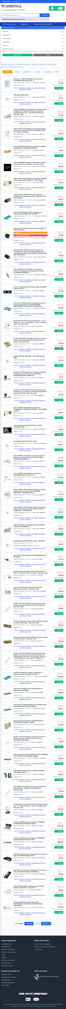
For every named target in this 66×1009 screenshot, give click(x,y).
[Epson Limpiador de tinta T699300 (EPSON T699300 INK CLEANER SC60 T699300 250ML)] (7, 760)
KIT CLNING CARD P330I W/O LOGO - (25, 441)
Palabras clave (33, 35)
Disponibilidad (33, 42)
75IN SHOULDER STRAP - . (22, 95)
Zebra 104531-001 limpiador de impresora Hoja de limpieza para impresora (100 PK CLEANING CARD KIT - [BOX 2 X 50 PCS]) (30, 130)
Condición (33, 45)
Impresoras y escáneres (7, 64)
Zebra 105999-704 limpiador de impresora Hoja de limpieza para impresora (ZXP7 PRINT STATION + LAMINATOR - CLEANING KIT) (30, 508)
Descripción (27, 72)
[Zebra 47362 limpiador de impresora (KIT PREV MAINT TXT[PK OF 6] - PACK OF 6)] (7, 891)
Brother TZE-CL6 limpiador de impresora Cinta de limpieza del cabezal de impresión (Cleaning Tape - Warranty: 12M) (30, 605)
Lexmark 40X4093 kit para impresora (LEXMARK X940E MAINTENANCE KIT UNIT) (29, 838)
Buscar (45, 15)
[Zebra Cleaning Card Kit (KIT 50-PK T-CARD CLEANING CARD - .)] (7, 431)
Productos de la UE (20, 19)
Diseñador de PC (6, 974)
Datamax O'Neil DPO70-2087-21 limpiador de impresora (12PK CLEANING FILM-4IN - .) (28, 673)
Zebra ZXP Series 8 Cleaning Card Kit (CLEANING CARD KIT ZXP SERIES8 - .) (29, 525)
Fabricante (33, 31)
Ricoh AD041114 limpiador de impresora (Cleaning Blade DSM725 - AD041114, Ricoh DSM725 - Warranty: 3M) (29, 788)
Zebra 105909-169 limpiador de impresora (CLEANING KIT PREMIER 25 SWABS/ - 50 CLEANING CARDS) (30, 409)
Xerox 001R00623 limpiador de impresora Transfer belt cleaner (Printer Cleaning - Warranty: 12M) (30, 163)
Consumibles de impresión (23, 64)
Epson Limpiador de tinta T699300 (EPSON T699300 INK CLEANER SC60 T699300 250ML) (31, 755)
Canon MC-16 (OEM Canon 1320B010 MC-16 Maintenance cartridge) (28, 689)
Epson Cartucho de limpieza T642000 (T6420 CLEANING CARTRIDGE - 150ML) (28, 721)
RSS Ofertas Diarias (7, 965)
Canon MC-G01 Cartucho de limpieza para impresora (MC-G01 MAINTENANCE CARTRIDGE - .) (30, 871)
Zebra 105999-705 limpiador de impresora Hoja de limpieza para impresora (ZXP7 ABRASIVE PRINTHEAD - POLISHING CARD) (30, 491)
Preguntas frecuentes (7, 949)
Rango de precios (33, 38)
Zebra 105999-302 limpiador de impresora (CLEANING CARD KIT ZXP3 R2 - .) (27, 474)
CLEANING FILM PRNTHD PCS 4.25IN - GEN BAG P (29, 541)
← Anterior (29, 923)
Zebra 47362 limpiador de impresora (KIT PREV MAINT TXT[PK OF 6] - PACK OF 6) (29, 887)
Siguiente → (46, 923)
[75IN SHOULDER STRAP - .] (7, 99)
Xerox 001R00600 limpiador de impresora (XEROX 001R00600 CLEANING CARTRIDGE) (30, 147)
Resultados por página (33, 49)
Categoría (17, 72)
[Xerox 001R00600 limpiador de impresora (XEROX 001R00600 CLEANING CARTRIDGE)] (7, 152)
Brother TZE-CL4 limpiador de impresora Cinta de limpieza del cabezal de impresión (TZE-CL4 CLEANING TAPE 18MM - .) (29, 738)
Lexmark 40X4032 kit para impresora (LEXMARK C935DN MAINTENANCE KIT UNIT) (29, 822)
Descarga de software (8, 982)
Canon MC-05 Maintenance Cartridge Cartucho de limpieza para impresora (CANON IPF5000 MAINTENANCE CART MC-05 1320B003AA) (30, 304)
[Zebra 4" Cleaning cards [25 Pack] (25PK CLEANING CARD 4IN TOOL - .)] (7, 292)
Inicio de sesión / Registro (42, 944)
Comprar (59, 88)
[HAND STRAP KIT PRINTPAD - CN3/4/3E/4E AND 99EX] (7, 361)
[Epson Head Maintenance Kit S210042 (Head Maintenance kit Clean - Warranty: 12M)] (7, 593)
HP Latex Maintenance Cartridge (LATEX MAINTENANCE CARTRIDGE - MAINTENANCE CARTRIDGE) (28, 903)
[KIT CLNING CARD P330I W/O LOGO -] (7, 446)
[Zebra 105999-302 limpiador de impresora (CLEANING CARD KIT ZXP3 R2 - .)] (7, 479)
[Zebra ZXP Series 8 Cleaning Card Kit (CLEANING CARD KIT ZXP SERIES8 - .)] (7, 530)
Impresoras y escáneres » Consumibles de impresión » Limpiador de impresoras (32, 88)
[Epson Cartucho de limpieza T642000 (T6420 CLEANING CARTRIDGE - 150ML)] (7, 726)
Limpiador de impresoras (38, 64)
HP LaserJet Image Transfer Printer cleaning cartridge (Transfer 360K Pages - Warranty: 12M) (31, 622)
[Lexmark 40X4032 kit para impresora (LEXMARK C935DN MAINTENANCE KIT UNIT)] (7, 827)
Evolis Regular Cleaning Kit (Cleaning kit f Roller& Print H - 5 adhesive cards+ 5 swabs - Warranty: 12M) (30, 572)
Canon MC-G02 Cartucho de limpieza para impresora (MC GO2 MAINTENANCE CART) (30, 855)
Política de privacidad (8, 960)
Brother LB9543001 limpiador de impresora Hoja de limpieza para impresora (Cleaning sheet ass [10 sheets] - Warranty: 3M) (30, 340)
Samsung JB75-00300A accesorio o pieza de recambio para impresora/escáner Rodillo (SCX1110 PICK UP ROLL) (30, 196)
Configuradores (6, 980)
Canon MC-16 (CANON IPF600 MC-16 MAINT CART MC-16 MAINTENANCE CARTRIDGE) (30, 705)
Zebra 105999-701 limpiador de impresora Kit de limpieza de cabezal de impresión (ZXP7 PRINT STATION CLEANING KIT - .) (29, 457)
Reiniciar (48, 55)
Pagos (3, 955)
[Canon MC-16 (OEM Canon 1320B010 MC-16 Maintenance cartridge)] (7, 694)
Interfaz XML (5, 985)
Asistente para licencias (8, 977)
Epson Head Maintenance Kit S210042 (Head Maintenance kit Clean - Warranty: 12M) (28, 588)
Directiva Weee (5, 963)
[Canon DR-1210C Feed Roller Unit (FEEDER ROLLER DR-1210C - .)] (7, 561)
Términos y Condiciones (8, 952)
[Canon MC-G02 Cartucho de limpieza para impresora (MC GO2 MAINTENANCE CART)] (7, 859)
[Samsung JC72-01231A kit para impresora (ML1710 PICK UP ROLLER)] (7, 236)
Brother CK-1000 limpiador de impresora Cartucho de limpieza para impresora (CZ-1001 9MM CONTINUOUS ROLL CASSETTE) (30, 373)
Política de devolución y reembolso (45, 946)
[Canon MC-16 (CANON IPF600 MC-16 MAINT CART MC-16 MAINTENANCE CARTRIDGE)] (7, 710)
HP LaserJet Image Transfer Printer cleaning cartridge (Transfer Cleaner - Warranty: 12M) (31, 638)
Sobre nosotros (6, 946)
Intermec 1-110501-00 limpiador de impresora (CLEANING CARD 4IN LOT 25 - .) (28, 79)
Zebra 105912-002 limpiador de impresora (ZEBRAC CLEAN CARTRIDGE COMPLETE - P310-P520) (30, 179)
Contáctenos (38, 949)
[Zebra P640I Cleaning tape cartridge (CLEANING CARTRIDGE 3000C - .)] (7, 776)
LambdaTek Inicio (6, 944)
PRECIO (57, 72)
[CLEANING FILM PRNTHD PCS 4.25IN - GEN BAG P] (7, 545)
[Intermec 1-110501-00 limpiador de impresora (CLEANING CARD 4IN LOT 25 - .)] (7, 84)
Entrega (3, 957)
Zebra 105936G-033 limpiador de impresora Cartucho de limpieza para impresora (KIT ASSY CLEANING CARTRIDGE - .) (29, 270)
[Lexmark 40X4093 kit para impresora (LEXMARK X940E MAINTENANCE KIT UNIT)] (7, 843)
